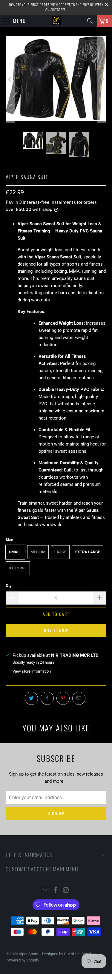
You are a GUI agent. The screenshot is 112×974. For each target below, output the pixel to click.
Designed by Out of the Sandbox (69, 954)
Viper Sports (29, 954)
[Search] (90, 21)
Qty (9, 585)
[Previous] (10, 79)
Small (15, 552)
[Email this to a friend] (78, 698)
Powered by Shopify (22, 960)
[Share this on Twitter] (31, 698)
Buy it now (56, 630)
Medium (37, 552)
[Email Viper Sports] (45, 890)
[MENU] (3, 21)
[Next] (102, 79)
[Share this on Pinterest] (63, 698)
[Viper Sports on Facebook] (55, 890)
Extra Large (87, 552)
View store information (32, 671)
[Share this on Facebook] (47, 698)
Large (60, 552)
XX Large (18, 568)
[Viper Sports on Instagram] (66, 890)
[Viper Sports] (56, 21)
